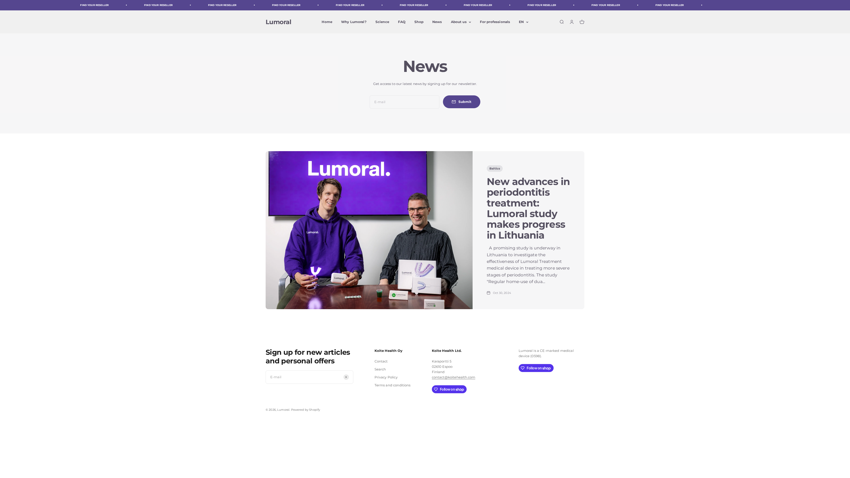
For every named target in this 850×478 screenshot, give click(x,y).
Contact (381, 361)
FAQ (402, 22)
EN (521, 22)
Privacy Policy (386, 377)
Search (380, 369)
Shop (418, 22)
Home (327, 22)
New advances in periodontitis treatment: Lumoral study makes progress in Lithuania (528, 208)
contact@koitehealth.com (453, 377)
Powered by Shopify (305, 409)
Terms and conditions (393, 385)
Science (382, 22)
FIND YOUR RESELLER (74, 5)
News (437, 22)
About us (459, 22)
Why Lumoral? (354, 22)
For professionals (495, 22)
